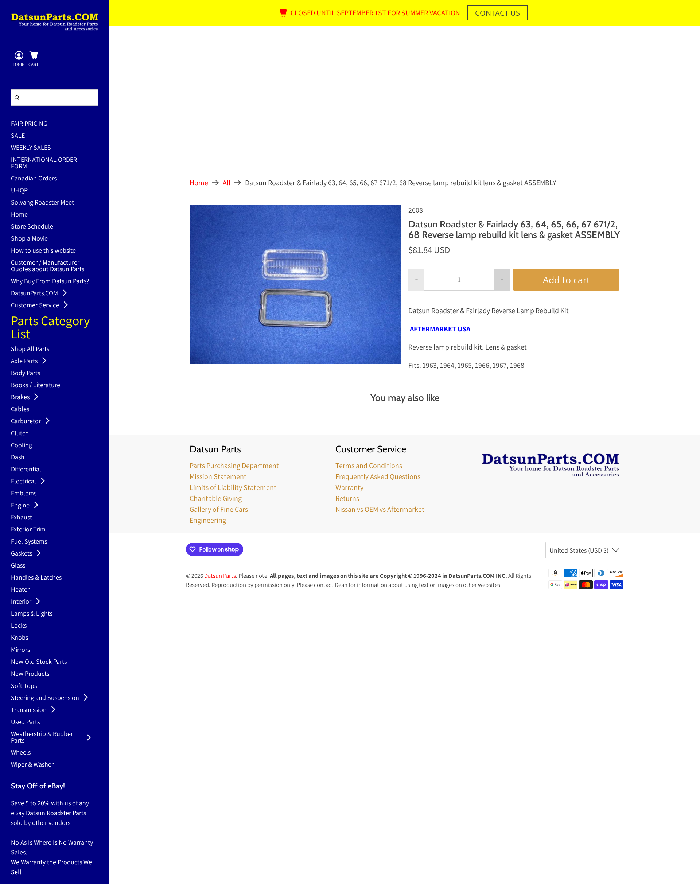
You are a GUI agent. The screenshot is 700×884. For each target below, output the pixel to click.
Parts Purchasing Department (234, 465)
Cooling (21, 445)
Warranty (349, 487)
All (226, 182)
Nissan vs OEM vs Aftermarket (379, 509)
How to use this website (43, 250)
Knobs (19, 638)
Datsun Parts (220, 576)
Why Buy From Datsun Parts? (50, 281)
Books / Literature (35, 385)
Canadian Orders (34, 178)
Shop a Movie (29, 238)
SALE (18, 136)
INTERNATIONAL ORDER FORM (44, 163)
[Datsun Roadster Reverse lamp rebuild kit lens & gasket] (295, 284)
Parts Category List (50, 328)
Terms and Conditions (368, 465)
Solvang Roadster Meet (42, 202)
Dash (17, 457)
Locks (19, 626)
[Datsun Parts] (54, 21)
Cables (20, 409)
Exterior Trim (28, 529)
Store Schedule (32, 226)
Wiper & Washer (32, 764)
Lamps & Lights (31, 614)
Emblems (23, 493)
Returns (347, 498)
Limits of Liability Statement (233, 487)
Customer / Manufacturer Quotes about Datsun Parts (47, 266)
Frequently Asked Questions (377, 476)
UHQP (19, 190)
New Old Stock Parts (39, 662)
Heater (20, 589)
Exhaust (21, 517)
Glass (18, 565)
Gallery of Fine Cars (219, 509)
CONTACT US (497, 13)
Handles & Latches (36, 577)
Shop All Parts (30, 349)
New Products (30, 674)
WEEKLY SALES (31, 148)
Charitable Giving (216, 498)
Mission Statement (218, 476)
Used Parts (25, 722)
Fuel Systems (29, 541)
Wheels (21, 752)
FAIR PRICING (29, 124)
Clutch (20, 433)
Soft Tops (24, 686)
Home (19, 214)
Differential (26, 469)
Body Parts (25, 373)
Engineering (208, 520)
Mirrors (20, 650)
